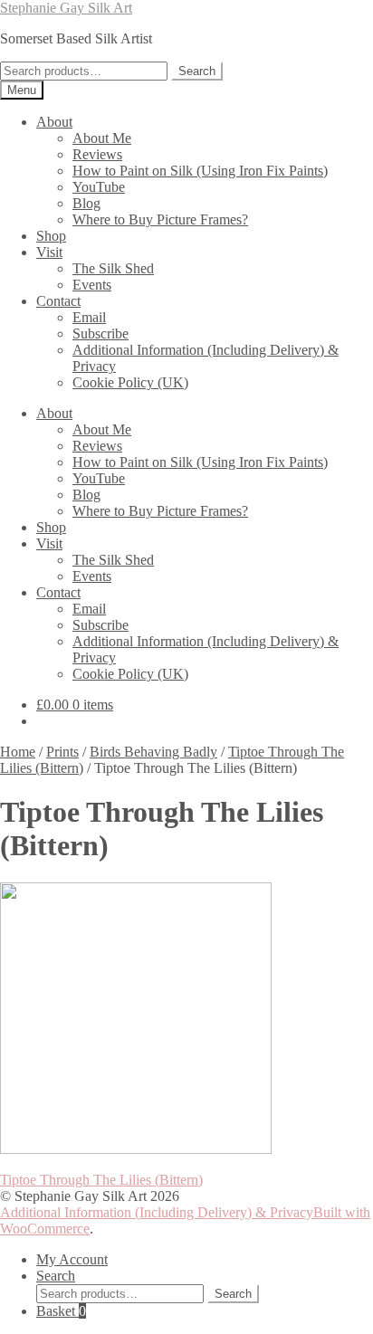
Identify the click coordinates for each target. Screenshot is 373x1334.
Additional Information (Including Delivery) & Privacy (156, 1212)
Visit (49, 252)
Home (17, 751)
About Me (101, 138)
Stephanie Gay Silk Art (66, 7)
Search (196, 71)
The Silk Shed (113, 268)
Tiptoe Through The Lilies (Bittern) (101, 1179)
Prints (62, 751)
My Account (72, 1259)
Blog (86, 203)
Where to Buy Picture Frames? (160, 219)
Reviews (97, 154)
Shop (51, 235)
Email (89, 317)
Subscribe (100, 333)
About (54, 121)
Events (91, 284)
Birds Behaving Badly (153, 751)
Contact (58, 301)
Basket (61, 1311)
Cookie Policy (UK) (130, 382)
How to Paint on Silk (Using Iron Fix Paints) (200, 170)
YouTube (98, 187)
